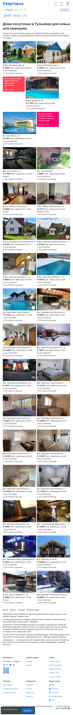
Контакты (29, 665)
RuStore (13, 665)
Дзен (53, 700)
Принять (27, 710)
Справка (29, 661)
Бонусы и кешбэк (55, 676)
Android (7, 665)
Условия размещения (10, 689)
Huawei (10, 665)
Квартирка (14, 4)
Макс (53, 685)
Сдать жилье (7, 685)
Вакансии (29, 696)
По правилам (7, 710)
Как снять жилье (55, 661)
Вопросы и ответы (55, 669)
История (29, 689)
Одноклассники (56, 696)
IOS (4, 665)
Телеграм (54, 692)
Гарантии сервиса (55, 665)
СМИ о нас (30, 692)
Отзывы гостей (54, 673)
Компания (29, 685)
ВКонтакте (55, 689)
